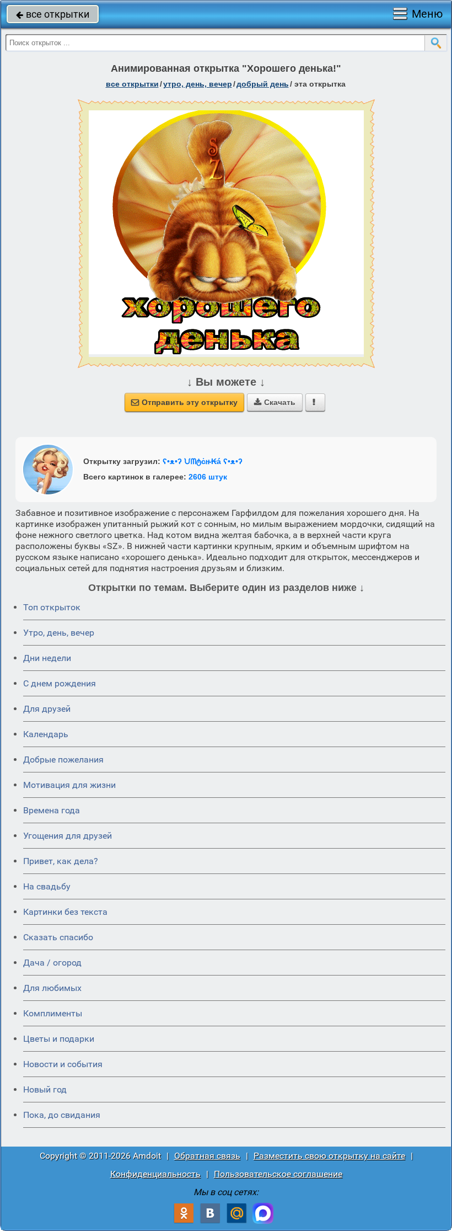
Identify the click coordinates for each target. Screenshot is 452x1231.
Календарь (45, 734)
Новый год (45, 1089)
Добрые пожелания (63, 759)
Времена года (51, 810)
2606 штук (208, 476)
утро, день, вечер (197, 83)
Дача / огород (52, 962)
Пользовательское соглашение (278, 1174)
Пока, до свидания (61, 1115)
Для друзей (47, 709)
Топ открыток (51, 607)
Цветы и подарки (58, 1038)
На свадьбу (47, 886)
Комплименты (52, 1013)
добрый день (262, 83)
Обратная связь (207, 1155)
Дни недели (47, 658)
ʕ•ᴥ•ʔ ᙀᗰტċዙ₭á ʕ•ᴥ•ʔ (203, 461)
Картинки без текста (65, 912)
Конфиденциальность (155, 1174)
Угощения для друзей (67, 835)
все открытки (52, 14)
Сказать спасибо (58, 937)
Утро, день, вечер (58, 632)
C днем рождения (59, 683)
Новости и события (63, 1064)
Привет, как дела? (60, 861)
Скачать (274, 402)
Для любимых (52, 988)
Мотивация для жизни (69, 785)
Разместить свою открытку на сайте (329, 1155)
